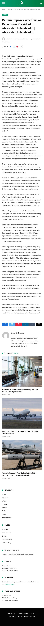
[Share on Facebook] (10, 46)
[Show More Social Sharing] (21, 46)
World (5, 15)
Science (4, 508)
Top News (5, 498)
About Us (5, 529)
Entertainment (6, 517)
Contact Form (6, 533)
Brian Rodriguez (13, 39)
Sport (4, 514)
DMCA (4, 536)
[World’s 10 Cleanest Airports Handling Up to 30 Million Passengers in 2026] (22, 371)
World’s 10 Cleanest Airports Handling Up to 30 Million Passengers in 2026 (20, 390)
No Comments (37, 39)
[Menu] (3, 3)
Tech (3, 511)
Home (4, 494)
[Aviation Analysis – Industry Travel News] (22, 3)
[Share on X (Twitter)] (14, 46)
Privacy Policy (6, 543)
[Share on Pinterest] (17, 46)
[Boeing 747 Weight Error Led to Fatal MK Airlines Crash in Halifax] (22, 413)
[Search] (41, 3)
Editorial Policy (7, 539)
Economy (5, 504)
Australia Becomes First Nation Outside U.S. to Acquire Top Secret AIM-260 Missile (19, 474)
